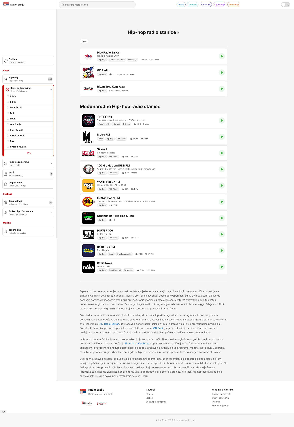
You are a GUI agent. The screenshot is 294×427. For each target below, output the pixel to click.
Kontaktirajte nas (220, 405)
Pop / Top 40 (16, 130)
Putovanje (234, 4)
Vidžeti (149, 397)
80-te (13, 96)
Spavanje (205, 4)
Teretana (192, 4)
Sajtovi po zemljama (156, 401)
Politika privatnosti (221, 394)
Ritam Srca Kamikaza (137, 343)
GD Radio (158, 328)
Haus (12, 118)
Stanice (149, 394)
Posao (181, 4)
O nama (216, 401)
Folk (12, 113)
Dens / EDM (16, 107)
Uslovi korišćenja (220, 397)
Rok (12, 141)
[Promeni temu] (285, 4)
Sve (29, 153)
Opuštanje (219, 4)
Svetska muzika (18, 146)
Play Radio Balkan (108, 323)
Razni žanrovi (17, 135)
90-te (13, 102)
